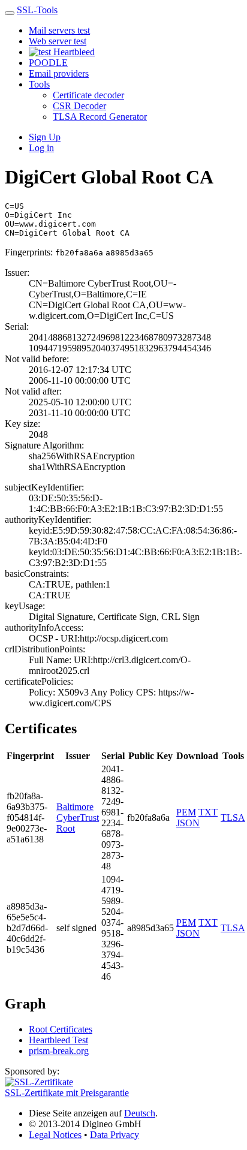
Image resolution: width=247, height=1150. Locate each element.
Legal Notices (55, 1135)
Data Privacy (114, 1135)
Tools (39, 84)
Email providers (59, 73)
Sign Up (45, 137)
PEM (186, 812)
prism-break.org (59, 1051)
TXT (208, 812)
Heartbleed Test (58, 1040)
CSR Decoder (79, 106)
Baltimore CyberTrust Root (77, 817)
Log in (41, 148)
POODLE (48, 63)
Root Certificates (60, 1029)
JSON (188, 823)
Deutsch (139, 1113)
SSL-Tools (37, 10)
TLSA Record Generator (100, 117)
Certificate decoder (88, 95)
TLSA (233, 817)
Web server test (57, 41)
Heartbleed (73, 52)
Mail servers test (59, 30)
